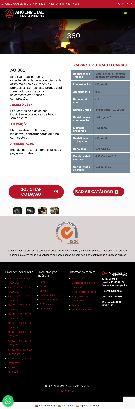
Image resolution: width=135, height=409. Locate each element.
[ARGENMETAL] (24, 13)
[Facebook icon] (123, 3)
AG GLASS (13, 372)
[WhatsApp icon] (119, 3)
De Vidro (44, 290)
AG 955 (11, 367)
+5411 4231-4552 (43, 3)
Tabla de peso (79, 278)
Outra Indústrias (48, 308)
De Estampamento (49, 299)
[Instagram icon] (131, 3)
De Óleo (44, 286)
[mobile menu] (112, 13)
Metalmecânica (47, 295)
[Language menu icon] (126, 13)
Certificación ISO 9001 (83, 309)
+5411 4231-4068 (68, 3)
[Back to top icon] (122, 404)
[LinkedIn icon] (127, 3)
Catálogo (76, 305)
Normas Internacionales (84, 291)
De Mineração (47, 304)
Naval (42, 281)
